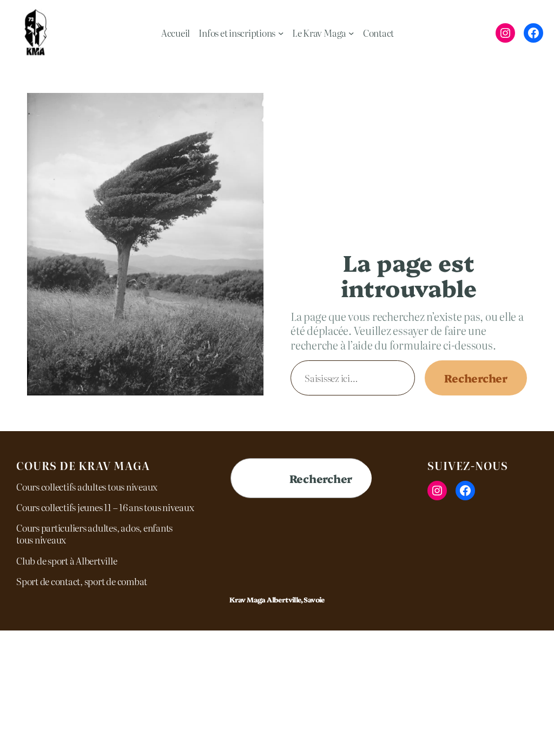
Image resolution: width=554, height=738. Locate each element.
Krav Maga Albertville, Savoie (277, 599)
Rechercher (475, 377)
